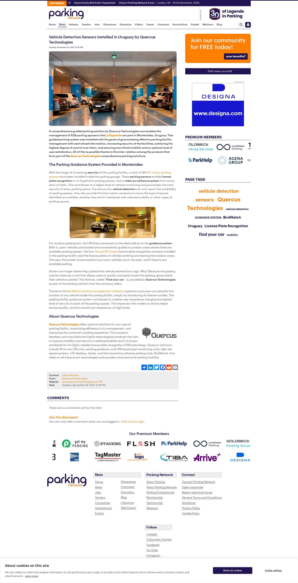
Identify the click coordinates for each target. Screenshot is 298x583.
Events (150, 24)
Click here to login (133, 421)
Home (52, 24)
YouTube (152, 550)
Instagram (153, 555)
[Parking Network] (66, 12)
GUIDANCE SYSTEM (208, 217)
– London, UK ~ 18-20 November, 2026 (148, 3)
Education (125, 24)
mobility (232, 235)
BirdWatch (232, 217)
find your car (212, 234)
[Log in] (248, 25)
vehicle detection (237, 209)
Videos (139, 24)
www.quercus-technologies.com (81, 382)
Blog (219, 24)
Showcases (109, 24)
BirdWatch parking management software (95, 291)
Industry (73, 24)
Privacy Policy (191, 508)
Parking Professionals (160, 492)
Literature (163, 24)
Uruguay (195, 226)
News (62, 24)
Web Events (128, 508)
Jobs (97, 24)
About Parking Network (161, 487)
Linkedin (151, 534)
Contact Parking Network (198, 482)
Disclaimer (189, 503)
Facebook (152, 545)
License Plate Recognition (226, 226)
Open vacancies (192, 487)
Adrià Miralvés (70, 375)
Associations (179, 24)
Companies (102, 503)
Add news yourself (220, 71)
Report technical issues (197, 492)
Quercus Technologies (85, 156)
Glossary (152, 508)
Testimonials (154, 503)
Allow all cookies (232, 570)
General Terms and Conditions (202, 497)
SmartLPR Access (106, 251)
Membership (154, 497)
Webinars (207, 24)
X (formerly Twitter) (159, 539)
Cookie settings (273, 570)
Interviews (128, 487)
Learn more (31, 576)
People (195, 24)
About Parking (155, 482)
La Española (113, 135)
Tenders (86, 24)
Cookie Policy (191, 513)
